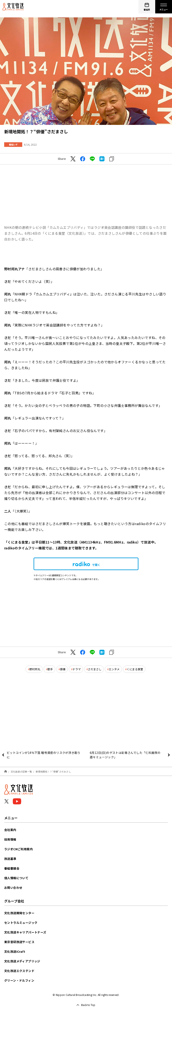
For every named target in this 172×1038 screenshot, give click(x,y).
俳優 (62, 669)
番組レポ (13, 144)
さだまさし (95, 669)
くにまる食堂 (135, 669)
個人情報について (16, 878)
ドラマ (77, 669)
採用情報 (10, 839)
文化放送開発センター (19, 913)
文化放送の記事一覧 (21, 771)
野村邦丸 (34, 669)
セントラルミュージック (20, 922)
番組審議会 (11, 868)
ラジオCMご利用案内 (18, 849)
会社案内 (10, 830)
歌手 (50, 669)
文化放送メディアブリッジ (22, 961)
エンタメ (114, 669)
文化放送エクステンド (19, 971)
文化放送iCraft (14, 951)
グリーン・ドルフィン (19, 980)
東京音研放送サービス (19, 942)
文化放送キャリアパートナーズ (25, 932)
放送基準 (10, 859)
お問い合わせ (13, 887)
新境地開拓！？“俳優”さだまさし (53, 771)
